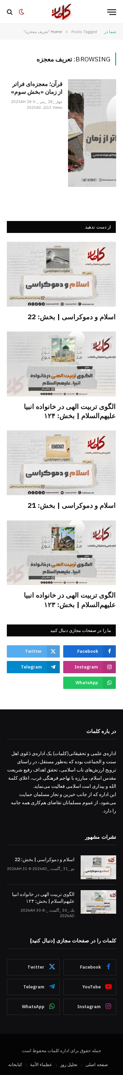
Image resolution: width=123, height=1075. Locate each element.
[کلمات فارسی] (61, 12)
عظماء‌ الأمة (41, 1064)
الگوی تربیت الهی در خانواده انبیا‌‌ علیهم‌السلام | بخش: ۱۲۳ (70, 599)
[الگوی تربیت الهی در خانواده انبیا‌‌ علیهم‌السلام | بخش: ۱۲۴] (61, 364)
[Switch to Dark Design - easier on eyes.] (21, 12)
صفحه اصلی (96, 1064)
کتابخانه (15, 1064)
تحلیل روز (69, 1064)
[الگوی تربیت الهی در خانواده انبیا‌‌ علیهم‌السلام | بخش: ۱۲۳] (61, 552)
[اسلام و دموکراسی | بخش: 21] (61, 462)
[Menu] (111, 12)
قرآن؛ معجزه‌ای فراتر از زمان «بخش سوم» (37, 87)
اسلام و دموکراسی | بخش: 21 (72, 505)
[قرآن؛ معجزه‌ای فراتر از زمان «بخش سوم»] (92, 133)
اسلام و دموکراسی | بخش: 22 (72, 316)
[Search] (10, 12)
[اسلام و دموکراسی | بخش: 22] (61, 274)
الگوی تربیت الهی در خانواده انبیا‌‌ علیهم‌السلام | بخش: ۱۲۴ (70, 411)
